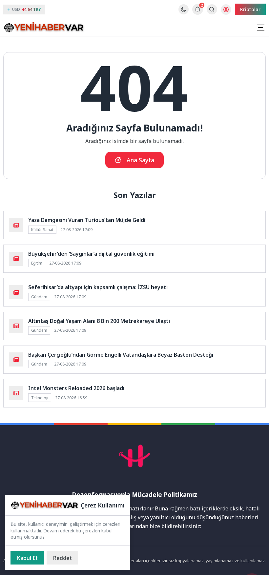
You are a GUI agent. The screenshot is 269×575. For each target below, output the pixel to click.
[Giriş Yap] (226, 9)
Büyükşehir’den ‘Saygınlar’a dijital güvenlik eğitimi (91, 253)
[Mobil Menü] (260, 27)
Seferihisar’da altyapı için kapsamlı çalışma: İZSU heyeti (98, 287)
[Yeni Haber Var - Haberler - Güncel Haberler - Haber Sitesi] (44, 27)
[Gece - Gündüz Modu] (183, 13)
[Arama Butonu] (212, 9)
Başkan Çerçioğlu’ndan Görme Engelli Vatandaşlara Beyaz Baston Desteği (120, 354)
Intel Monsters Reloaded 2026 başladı (76, 388)
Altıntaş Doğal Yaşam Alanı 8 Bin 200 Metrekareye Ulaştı (99, 321)
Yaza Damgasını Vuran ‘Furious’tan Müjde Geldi (86, 220)
